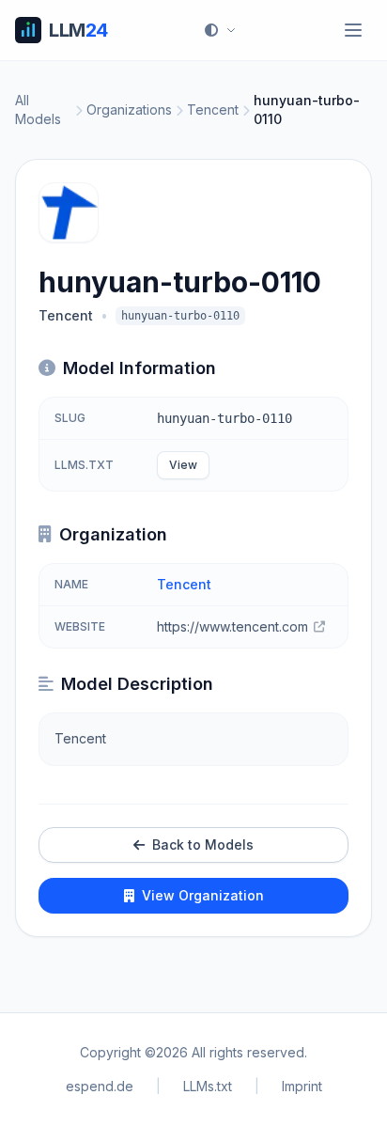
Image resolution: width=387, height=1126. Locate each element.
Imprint (302, 1086)
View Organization (203, 895)
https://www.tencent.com (232, 626)
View (183, 465)
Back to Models (203, 844)
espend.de (99, 1086)
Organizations (129, 109)
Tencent (213, 109)
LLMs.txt (207, 1086)
